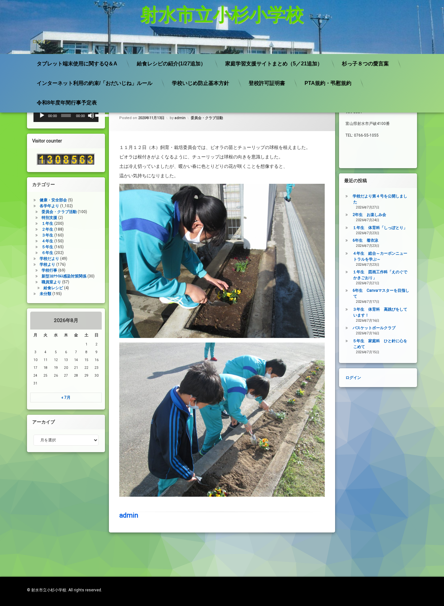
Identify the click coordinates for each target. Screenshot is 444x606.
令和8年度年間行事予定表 (67, 102)
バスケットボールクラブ (374, 328)
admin (180, 118)
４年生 (47, 241)
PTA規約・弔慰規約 (328, 83)
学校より (47, 264)
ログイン (41, 41)
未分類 (45, 293)
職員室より (51, 282)
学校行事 (49, 270)
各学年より (49, 206)
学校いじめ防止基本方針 (200, 83)
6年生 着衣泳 (365, 240)
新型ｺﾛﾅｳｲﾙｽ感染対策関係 (64, 276)
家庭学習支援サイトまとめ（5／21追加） (273, 63)
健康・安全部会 (53, 200)
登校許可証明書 (267, 83)
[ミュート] (91, 115)
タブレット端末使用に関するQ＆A (77, 63)
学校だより (49, 258)
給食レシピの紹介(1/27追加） (171, 63)
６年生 (47, 252)
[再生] (42, 115)
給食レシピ (53, 288)
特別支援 (49, 217)
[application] (65, 115)
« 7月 (66, 397)
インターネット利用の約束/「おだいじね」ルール (94, 83)
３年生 (47, 235)
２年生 (47, 229)
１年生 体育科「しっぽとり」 (380, 227)
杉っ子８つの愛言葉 (365, 63)
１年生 (47, 223)
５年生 (47, 247)
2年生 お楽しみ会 (369, 214)
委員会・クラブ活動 (207, 118)
